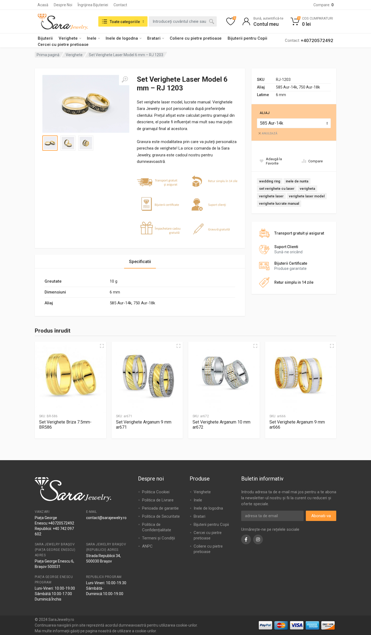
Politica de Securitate (161, 516)
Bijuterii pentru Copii (247, 38)
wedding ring (269, 181)
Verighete (68, 38)
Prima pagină (48, 55)
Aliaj (264, 113)
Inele (91, 38)
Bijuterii (45, 38)
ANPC (147, 546)
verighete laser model (307, 196)
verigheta (307, 189)
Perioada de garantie (160, 508)
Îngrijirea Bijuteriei (93, 5)
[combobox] (183, 21)
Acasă (42, 5)
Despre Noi (63, 5)
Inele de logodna (122, 38)
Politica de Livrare (158, 500)
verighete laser (271, 196)
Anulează (269, 133)
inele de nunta (297, 181)
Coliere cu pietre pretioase (196, 38)
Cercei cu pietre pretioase (63, 44)
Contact (120, 5)
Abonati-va (321, 515)
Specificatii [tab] (140, 261)
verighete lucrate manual (279, 203)
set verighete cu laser (276, 189)
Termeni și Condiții (158, 538)
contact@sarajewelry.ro (106, 518)
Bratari (154, 38)
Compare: (323, 5)
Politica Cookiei (155, 491)
